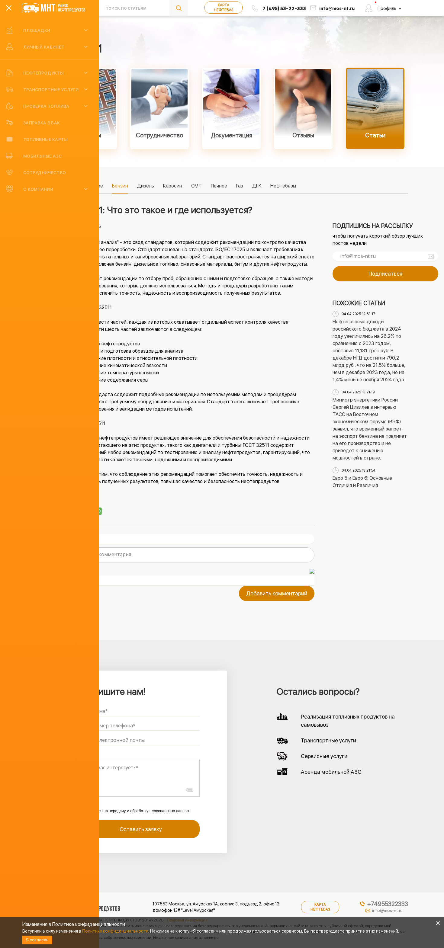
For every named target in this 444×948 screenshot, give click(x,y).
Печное (219, 186)
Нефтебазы (283, 186)
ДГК (256, 186)
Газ (239, 186)
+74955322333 (387, 904)
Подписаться (385, 274)
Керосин (172, 186)
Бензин (120, 186)
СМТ (196, 186)
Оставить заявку (141, 829)
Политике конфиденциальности (115, 931)
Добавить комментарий (276, 593)
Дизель (145, 186)
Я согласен (37, 939)
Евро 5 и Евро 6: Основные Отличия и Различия (362, 481)
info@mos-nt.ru (337, 8)
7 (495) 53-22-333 (284, 8)
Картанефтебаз (223, 7)
